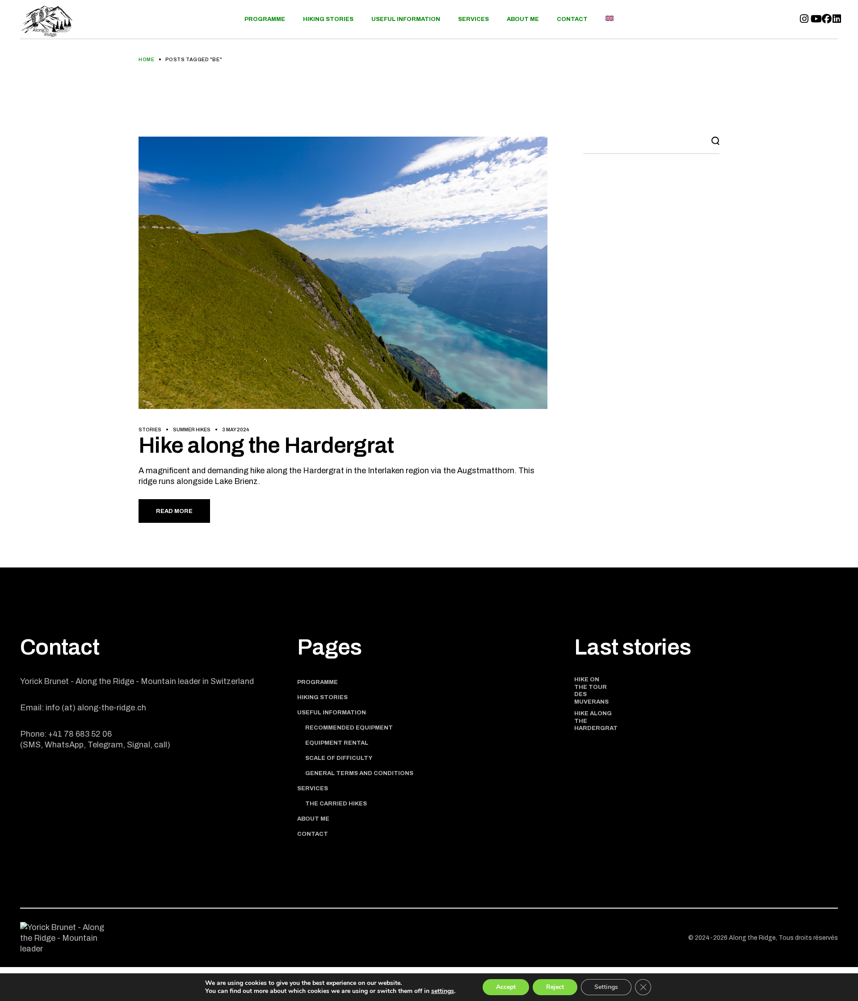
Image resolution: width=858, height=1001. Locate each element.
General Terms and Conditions (359, 773)
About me (313, 819)
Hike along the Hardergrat (266, 445)
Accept (506, 987)
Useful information (331, 712)
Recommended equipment (349, 728)
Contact (312, 834)
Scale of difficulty (338, 758)
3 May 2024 (235, 429)
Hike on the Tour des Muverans (591, 690)
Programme (317, 682)
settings (442, 991)
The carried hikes (336, 804)
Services (312, 788)
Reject (555, 987)
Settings (606, 987)
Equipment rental (336, 743)
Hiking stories (322, 697)
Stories (150, 429)
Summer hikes (191, 429)
